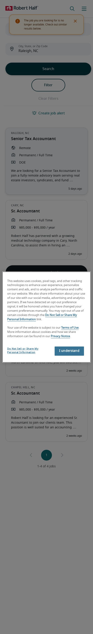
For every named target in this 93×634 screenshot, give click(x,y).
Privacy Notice (60, 336)
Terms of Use (70, 328)
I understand (69, 350)
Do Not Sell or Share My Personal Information (22, 351)
